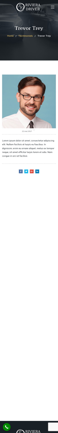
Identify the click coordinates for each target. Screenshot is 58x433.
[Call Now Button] (7, 427)
